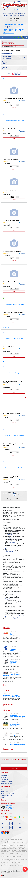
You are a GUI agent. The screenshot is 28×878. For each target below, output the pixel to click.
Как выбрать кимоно (16, 735)
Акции (6, 690)
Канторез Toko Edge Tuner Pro (11, 159)
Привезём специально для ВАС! (9, 807)
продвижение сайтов (19, 873)
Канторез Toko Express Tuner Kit (12, 251)
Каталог (10, 42)
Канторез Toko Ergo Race (9, 190)
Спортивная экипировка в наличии (13, 649)
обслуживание (11, 873)
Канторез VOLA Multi (8, 346)
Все (14, 495)
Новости (7, 628)
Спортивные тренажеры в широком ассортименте (10, 663)
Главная (4, 42)
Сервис (7, 15)
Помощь (5, 797)
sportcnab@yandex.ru (15, 24)
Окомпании (5, 775)
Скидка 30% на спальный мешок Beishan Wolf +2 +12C (11, 696)
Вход (15, 9)
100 (17, 499)
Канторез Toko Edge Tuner (10, 129)
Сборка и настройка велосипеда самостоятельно (12, 726)
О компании (8, 13)
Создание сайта (4, 873)
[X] (8, 833)
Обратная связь (7, 781)
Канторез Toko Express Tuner (11, 220)
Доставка (22, 13)
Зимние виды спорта (8, 43)
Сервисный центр (7, 795)
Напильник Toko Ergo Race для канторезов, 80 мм (11, 476)
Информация (21, 15)
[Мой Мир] (6, 833)
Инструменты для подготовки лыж (13, 45)
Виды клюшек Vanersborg (17, 744)
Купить (14, 108)
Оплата (15, 13)
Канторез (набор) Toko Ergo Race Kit (13, 98)
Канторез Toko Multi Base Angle (11, 281)
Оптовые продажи (8, 793)
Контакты (13, 15)
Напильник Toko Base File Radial (11, 413)
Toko (4, 79)
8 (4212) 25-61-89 (15, 30)
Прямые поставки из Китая (16, 633)
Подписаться (14, 768)
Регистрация (20, 9)
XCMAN (6, 328)
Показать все (8, 685)
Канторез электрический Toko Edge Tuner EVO (12, 381)
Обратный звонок (8, 33)
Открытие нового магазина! (11, 675)
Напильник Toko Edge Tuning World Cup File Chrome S (13, 444)
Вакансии (5, 777)
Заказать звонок (7, 783)
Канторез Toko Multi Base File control (13, 312)
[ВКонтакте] (2, 833)
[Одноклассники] (4, 833)
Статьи (6, 710)
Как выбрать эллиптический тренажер (17, 715)
